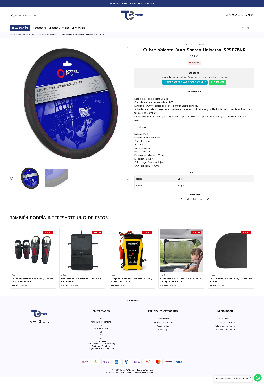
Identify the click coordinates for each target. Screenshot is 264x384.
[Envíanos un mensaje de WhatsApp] (258, 378)
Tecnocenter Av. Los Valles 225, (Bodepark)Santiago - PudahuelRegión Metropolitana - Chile (101, 345)
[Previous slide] (12, 178)
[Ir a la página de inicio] (132, 15)
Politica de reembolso (225, 326)
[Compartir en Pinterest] (201, 199)
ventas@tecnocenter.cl (101, 322)
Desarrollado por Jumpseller (146, 372)
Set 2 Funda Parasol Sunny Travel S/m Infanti (231, 280)
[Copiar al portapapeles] (207, 199)
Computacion (163, 319)
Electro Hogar (163, 329)
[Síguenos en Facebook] (247, 28)
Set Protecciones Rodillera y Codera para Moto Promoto (32, 280)
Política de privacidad (225, 329)
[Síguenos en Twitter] (252, 28)
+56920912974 (101, 328)
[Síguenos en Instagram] (242, 28)
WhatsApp (219, 82)
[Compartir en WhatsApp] (194, 199)
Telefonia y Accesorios (163, 322)
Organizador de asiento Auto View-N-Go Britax (81, 280)
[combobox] (27, 15)
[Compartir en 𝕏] (188, 199)
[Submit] (12, 15)
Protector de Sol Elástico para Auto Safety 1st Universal (180, 280)
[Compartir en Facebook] (181, 199)
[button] (20, 28)
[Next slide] (127, 178)
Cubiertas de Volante (46, 35)
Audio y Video (163, 326)
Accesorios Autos (26, 35)
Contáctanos (225, 319)
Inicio (12, 35)
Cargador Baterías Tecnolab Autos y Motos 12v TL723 (131, 280)
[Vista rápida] (15, 250)
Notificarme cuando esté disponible (186, 82)
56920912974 (101, 335)
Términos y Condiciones (225, 322)
